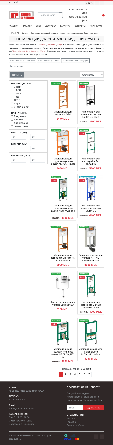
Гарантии (71, 422)
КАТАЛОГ (27, 26)
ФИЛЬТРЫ (17, 75)
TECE (17, 100)
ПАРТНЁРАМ (96, 26)
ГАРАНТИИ (65, 26)
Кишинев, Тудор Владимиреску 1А (26, 391)
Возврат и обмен (75, 425)
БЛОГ (38, 26)
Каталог (25, 33)
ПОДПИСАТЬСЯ (93, 408)
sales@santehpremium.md (22, 408)
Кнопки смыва (16, 66)
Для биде (18, 119)
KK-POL (18, 90)
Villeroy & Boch (21, 107)
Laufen (17, 93)
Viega (42, 51)
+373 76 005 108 (17, 399)
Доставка (71, 418)
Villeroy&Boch (24, 51)
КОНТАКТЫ (80, 26)
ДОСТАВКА (50, 26)
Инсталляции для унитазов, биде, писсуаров (79, 33)
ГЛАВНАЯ (13, 26)
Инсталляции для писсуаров (75, 60)
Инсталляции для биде (48, 60)
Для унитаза (20, 116)
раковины (52, 44)
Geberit (34, 51)
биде (59, 44)
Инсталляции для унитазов (22, 60)
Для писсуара (21, 123)
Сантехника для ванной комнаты (44, 33)
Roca (16, 97)
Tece (14, 51)
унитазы (42, 44)
